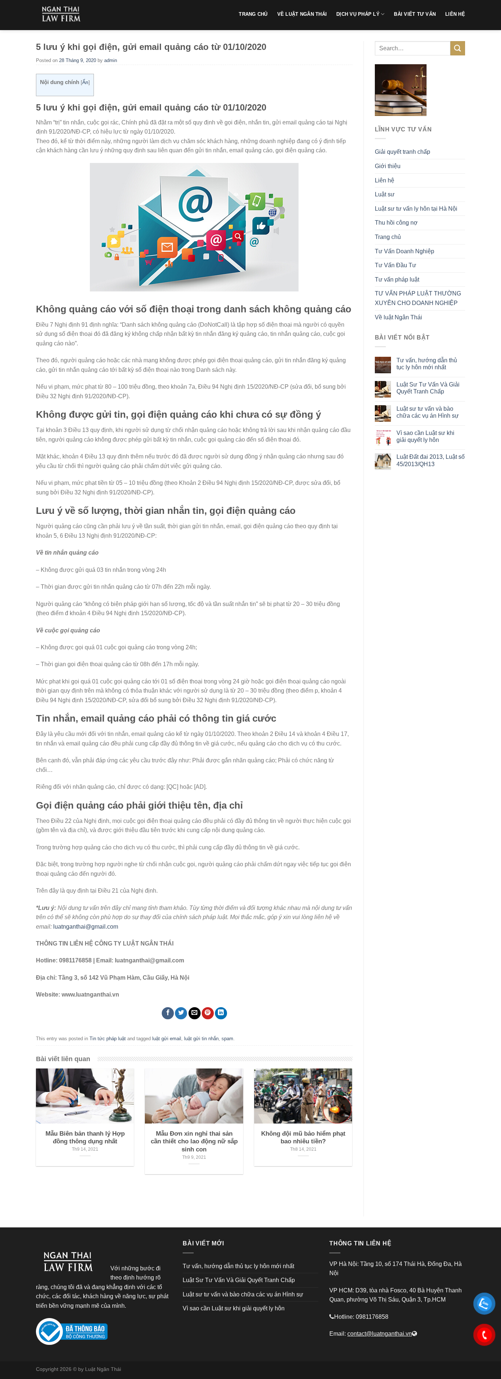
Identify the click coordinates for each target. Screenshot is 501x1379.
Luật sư (385, 194)
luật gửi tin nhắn (201, 1038)
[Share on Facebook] (168, 1013)
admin (110, 60)
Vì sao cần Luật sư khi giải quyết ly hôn (425, 436)
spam (227, 1038)
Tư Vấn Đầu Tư (395, 265)
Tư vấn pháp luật (397, 279)
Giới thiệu (388, 166)
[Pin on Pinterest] (208, 1013)
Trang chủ (388, 237)
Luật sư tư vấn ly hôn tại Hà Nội (416, 209)
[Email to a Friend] (195, 1013)
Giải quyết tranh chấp (402, 152)
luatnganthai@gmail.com (85, 926)
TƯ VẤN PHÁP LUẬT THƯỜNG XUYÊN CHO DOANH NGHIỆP (418, 298)
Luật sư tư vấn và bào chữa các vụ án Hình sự (427, 412)
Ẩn (85, 82)
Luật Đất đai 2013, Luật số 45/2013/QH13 (430, 460)
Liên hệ (384, 180)
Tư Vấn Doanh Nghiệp (404, 251)
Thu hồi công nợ (396, 222)
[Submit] (457, 48)
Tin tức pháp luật (107, 1038)
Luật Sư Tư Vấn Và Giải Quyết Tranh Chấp (428, 388)
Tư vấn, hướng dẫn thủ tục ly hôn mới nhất (426, 363)
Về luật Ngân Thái (398, 317)
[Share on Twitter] (181, 1013)
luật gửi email (166, 1038)
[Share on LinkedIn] (221, 1013)
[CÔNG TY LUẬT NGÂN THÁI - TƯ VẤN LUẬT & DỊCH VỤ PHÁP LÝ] (63, 15)
